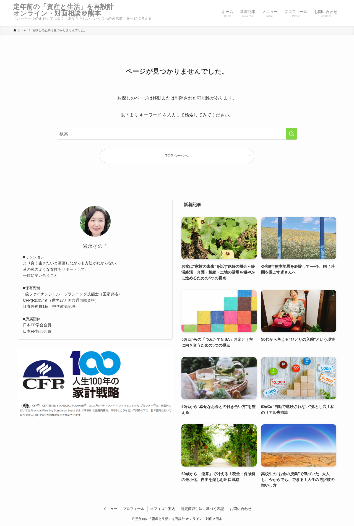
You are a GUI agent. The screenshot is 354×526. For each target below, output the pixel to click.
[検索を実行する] (291, 134)
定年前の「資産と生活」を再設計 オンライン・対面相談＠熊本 (66, 10)
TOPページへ (177, 155)
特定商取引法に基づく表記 (202, 509)
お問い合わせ (240, 509)
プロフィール (133, 509)
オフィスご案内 (162, 509)
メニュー (110, 509)
